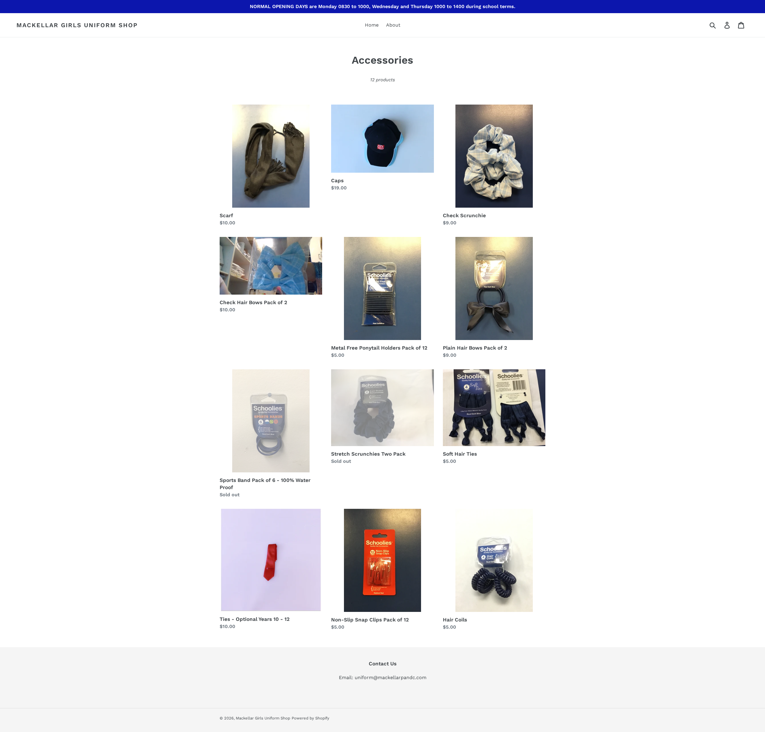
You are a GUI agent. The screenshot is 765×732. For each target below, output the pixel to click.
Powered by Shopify (310, 718)
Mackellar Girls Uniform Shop (77, 25)
